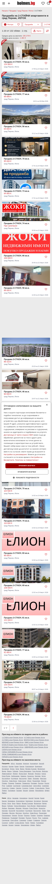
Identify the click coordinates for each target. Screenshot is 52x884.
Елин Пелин (6, 776)
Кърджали (14, 778)
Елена (44, 773)
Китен (44, 776)
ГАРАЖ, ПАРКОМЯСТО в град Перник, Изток (17, 752)
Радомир (34, 783)
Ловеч (30, 778)
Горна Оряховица (25, 771)
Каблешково (15, 776)
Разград (41, 783)
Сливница (36, 820)
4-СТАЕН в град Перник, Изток (12, 740)
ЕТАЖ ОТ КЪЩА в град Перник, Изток (15, 745)
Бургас (12, 769)
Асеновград (34, 763)
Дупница (38, 773)
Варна (22, 769)
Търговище (11, 790)
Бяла (17, 769)
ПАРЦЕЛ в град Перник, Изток (12, 757)
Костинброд (6, 778)
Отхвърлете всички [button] (27, 472)
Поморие (18, 783)
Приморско (26, 783)
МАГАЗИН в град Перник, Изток (12, 747)
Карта (39, 31)
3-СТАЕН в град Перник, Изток (34, 737)
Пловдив (11, 783)
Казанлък (30, 776)
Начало (5, 11)
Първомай (14, 818)
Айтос (13, 763)
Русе (3, 786)
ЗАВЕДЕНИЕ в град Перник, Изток (36, 747)
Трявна (4, 790)
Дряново (31, 773)
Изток (31, 11)
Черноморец (39, 790)
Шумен (47, 790)
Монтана (43, 778)
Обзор (29, 781)
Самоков (9, 786)
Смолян (18, 788)
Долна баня (23, 773)
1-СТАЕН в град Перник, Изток (12, 737)
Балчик (11, 766)
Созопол (25, 788)
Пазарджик (36, 781)
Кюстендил (23, 778)
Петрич (20, 815)
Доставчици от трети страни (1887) (18, 435)
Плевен (4, 783)
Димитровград (7, 773)
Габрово (15, 771)
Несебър (5, 781)
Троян (47, 788)
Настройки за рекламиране (15, 454)
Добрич (15, 773)
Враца (9, 771)
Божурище (38, 766)
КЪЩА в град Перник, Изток (38, 745)
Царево (31, 790)
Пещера (27, 815)
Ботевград (5, 769)
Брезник (45, 801)
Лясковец (36, 778)
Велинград (41, 769)
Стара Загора (40, 788)
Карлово (38, 776)
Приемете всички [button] (27, 465)
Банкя (17, 766)
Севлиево (45, 786)
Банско (22, 766)
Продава (12, 11)
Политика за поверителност (27, 460)
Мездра (12, 813)
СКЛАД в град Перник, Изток (11, 749)
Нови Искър (13, 781)
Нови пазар (22, 781)
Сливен (12, 788)
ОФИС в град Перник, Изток (34, 742)
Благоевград (29, 766)
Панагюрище (6, 815)
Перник (43, 781)
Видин (4, 771)
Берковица (11, 801)
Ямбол (4, 793)
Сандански (17, 786)
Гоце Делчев (36, 771)
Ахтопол (5, 766)
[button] (26, 477)
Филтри (9, 24)
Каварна (23, 776)
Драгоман (11, 808)
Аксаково (19, 763)
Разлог (47, 783)
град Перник (22, 11)
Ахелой (41, 763)
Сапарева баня (27, 786)
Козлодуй (12, 810)
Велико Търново (31, 769)
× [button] (47, 405)
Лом (48, 810)
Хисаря (25, 790)
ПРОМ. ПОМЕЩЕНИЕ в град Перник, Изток (16, 754)
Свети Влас (37, 786)
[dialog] (26, 442)
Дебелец (45, 771)
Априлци (26, 763)
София (31, 788)
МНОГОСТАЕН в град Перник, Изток (36, 740)
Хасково (19, 790)
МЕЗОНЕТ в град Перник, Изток (13, 742)
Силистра (5, 788)
